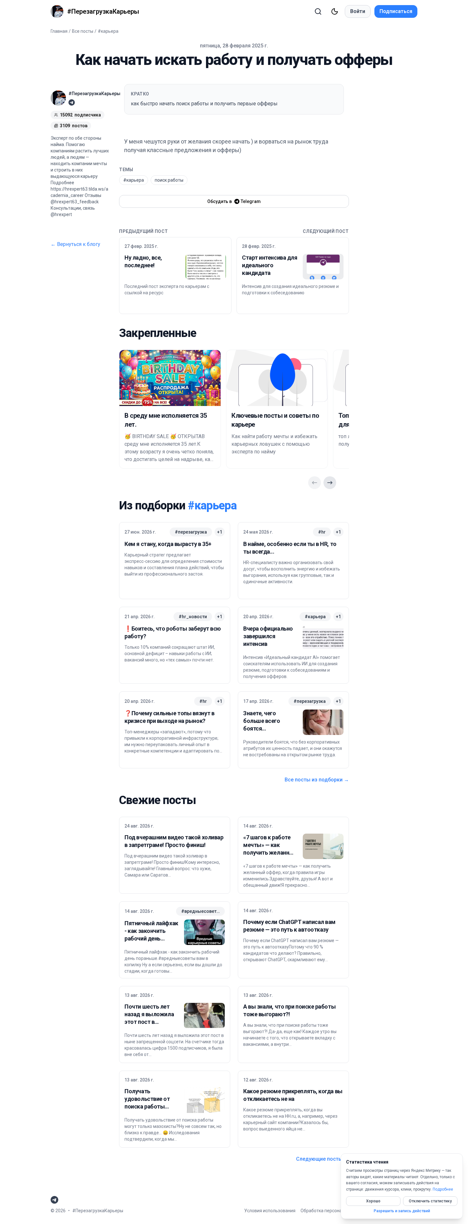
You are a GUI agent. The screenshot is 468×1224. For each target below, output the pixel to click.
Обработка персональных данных (336, 1210)
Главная (59, 31)
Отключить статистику (430, 1201)
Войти (357, 11)
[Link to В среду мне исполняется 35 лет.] (170, 378)
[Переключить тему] (334, 11)
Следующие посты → (322, 1159)
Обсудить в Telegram (234, 201)
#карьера (108, 31)
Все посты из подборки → (317, 780)
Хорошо (373, 1201)
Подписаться (395, 11)
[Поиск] (318, 11)
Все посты (82, 31)
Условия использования (269, 1210)
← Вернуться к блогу (75, 244)
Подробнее (443, 1189)
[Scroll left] (314, 482)
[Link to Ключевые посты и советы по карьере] (277, 378)
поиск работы (169, 180)
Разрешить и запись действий (402, 1211)
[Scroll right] (329, 482)
